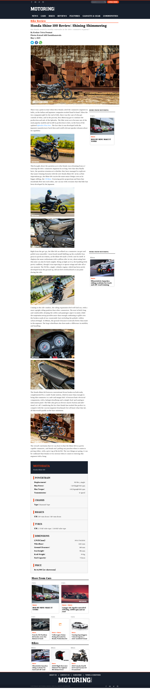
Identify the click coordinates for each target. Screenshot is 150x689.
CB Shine (48, 179)
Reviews (62, 16)
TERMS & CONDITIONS (93, 675)
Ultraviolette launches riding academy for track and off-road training (101, 283)
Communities (110, 16)
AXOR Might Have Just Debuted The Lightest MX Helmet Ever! (59, 668)
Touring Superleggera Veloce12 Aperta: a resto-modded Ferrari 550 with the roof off (79, 638)
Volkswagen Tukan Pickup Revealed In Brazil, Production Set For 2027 (59, 638)
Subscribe (113, 2)
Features (74, 16)
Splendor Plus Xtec (44, 125)
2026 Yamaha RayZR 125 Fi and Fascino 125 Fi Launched (79, 668)
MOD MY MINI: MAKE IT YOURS (101, 140)
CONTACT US (65, 675)
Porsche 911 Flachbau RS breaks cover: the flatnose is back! (39, 637)
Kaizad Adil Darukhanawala (49, 35)
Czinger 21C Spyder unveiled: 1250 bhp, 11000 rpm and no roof (74, 609)
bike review (38, 21)
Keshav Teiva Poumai (42, 32)
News (35, 16)
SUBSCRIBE (77, 675)
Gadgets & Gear (91, 16)
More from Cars (41, 578)
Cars (43, 16)
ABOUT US (53, 675)
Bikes (52, 16)
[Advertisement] (104, 589)
